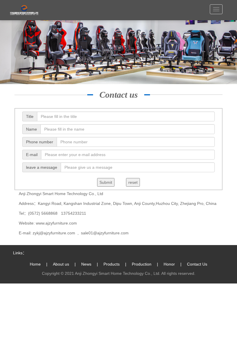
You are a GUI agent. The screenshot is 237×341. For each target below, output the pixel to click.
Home (35, 264)
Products (111, 264)
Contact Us (197, 264)
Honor (169, 264)
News (86, 264)
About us (61, 264)
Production (141, 264)
